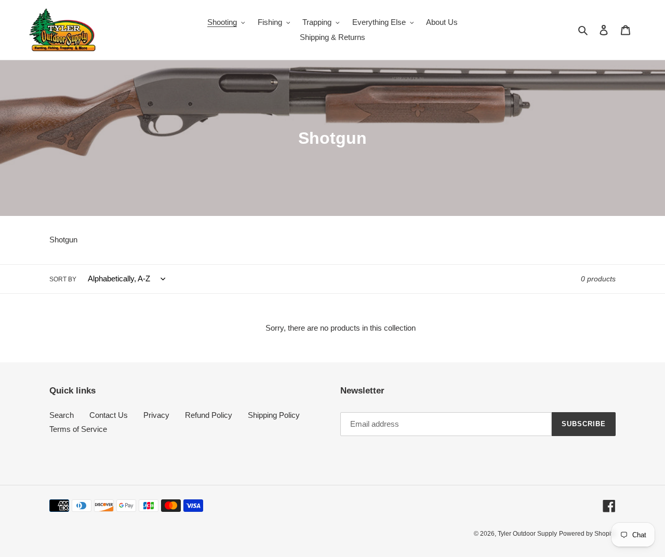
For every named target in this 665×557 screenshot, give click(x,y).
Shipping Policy (274, 415)
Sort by (62, 279)
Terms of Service (78, 429)
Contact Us (108, 415)
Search (61, 415)
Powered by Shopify (587, 533)
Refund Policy (208, 415)
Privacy (156, 415)
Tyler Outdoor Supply (527, 533)
